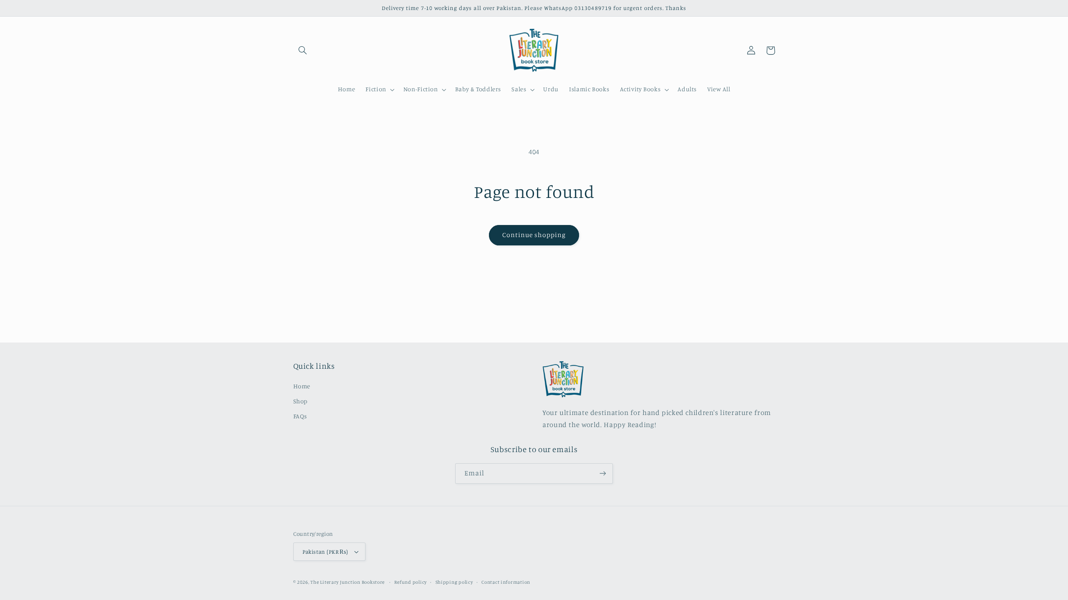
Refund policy (410, 582)
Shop (300, 401)
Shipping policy (454, 582)
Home (302, 386)
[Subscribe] (602, 473)
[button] (302, 50)
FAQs (300, 416)
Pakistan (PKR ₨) (325, 551)
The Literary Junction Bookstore (348, 582)
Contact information (505, 582)
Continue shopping (534, 235)
